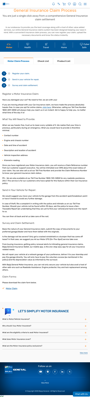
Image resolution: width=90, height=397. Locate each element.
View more (84, 353)
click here (47, 107)
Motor (9, 47)
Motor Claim (11, 288)
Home (64, 47)
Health (27, 47)
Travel (46, 47)
